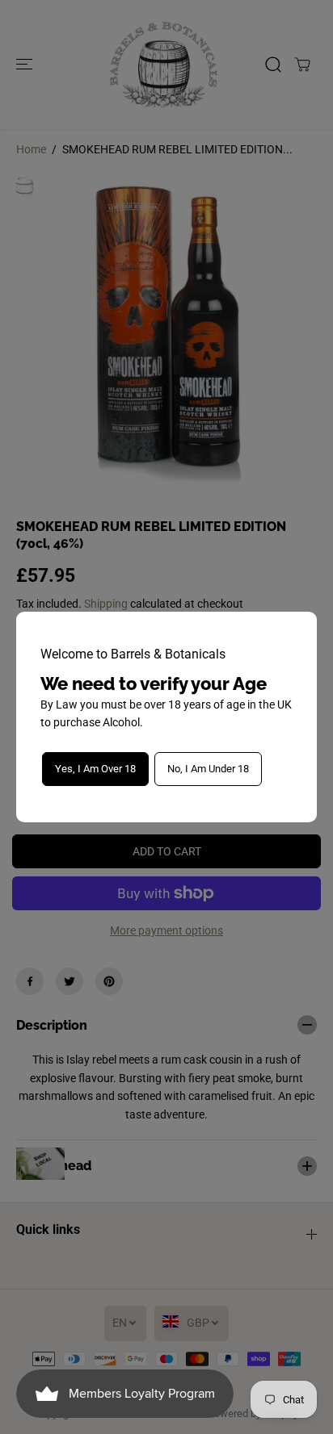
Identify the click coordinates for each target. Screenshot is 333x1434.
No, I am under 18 (208, 769)
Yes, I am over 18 (95, 769)
